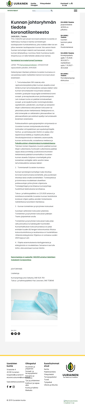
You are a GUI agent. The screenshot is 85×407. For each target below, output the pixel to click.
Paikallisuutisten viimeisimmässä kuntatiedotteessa (35, 143)
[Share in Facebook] (12, 334)
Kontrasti (64, 3)
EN (66, 5)
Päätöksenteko (50, 372)
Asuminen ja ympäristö (30, 368)
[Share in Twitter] (15, 334)
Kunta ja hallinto (31, 388)
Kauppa (34, 5)
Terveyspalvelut (50, 377)
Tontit (46, 379)
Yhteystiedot (45, 3)
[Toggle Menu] (75, 11)
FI (62, 5)
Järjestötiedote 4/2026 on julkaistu (66, 27)
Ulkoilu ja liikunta (51, 385)
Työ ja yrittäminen (32, 380)
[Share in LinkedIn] (19, 334)
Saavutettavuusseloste (15, 382)
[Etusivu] (17, 3)
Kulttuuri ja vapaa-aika (32, 384)
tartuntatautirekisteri (28, 65)
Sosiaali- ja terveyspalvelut (31, 372)
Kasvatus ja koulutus (29, 377)
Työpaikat (48, 382)
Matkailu (28, 390)
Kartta (33, 3)
